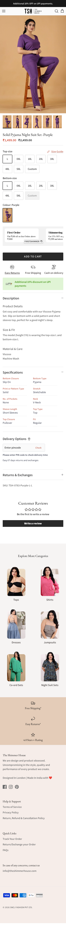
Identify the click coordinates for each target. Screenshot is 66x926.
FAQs (5, 850)
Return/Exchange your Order (19, 844)
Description (11, 298)
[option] (33, 64)
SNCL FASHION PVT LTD (21, 907)
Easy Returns (12, 273)
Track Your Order (12, 839)
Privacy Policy (11, 812)
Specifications (13, 372)
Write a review (33, 523)
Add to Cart (33, 256)
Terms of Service (12, 807)
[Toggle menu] (3, 11)
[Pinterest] (17, 787)
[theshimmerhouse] (33, 11)
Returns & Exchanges (18, 475)
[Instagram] (11, 787)
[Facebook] (5, 787)
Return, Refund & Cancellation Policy (24, 818)
